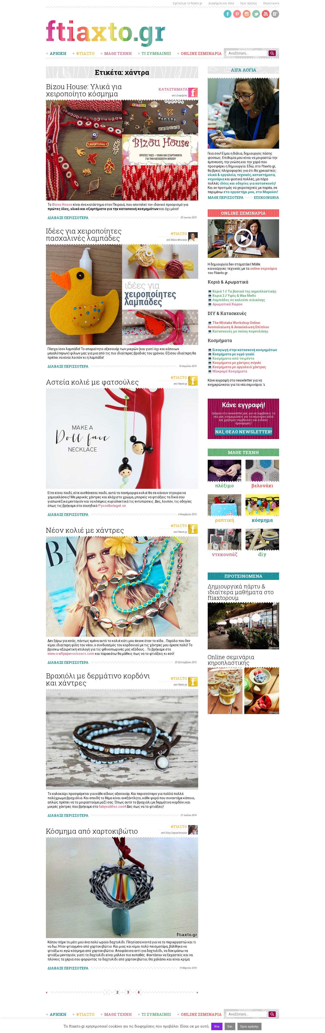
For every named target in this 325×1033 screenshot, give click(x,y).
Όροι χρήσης (249, 1026)
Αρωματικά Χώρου (227, 304)
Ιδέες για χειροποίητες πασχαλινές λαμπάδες (84, 234)
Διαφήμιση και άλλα (221, 3)
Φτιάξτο (179, 233)
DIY (262, 554)
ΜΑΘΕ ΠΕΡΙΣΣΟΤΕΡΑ (226, 197)
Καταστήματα (173, 89)
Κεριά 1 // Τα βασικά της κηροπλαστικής (244, 291)
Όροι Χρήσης (248, 3)
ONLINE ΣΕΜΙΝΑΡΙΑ (201, 53)
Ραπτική (224, 520)
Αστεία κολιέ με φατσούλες (92, 382)
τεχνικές (244, 175)
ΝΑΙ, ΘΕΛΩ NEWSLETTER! (243, 432)
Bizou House (62, 204)
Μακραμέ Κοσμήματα (229, 371)
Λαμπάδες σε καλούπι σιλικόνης (238, 300)
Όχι (229, 1026)
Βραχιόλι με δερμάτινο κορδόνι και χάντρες (98, 679)
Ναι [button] (217, 1026)
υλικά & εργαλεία (222, 175)
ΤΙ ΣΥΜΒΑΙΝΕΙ (156, 53)
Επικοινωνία (271, 3)
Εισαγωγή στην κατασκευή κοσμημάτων (244, 350)
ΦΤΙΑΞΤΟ (85, 53)
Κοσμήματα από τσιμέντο (233, 358)
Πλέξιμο (224, 485)
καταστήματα (263, 175)
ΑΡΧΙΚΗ (58, 53)
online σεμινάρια (263, 268)
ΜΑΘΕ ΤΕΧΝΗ (118, 53)
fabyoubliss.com (112, 806)
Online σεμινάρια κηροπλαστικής (231, 659)
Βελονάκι (262, 485)
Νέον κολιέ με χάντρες (85, 530)
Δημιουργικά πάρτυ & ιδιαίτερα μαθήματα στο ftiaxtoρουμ (241, 592)
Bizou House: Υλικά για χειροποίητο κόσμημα (84, 90)
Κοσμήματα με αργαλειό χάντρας (239, 367)
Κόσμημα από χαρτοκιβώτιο (92, 831)
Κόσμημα (262, 520)
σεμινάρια (216, 179)
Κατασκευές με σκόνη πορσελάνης (240, 331)
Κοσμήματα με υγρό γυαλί (233, 354)
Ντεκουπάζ (224, 554)
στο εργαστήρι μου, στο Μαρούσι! (250, 192)
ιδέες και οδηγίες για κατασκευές (247, 183)
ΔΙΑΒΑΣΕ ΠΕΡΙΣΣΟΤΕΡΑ (68, 217)
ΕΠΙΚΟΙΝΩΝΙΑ (266, 197)
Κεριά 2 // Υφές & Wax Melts (234, 296)
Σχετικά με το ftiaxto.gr (187, 3)
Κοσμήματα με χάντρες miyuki (236, 363)
